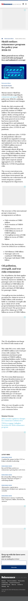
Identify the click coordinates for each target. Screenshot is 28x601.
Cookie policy (5, 582)
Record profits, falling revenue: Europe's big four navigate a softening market (12, 478)
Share (12, 88)
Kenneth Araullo (7, 85)
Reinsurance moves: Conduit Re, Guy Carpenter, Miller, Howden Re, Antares (13, 499)
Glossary (4, 580)
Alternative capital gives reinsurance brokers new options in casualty (14, 489)
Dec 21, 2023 (5, 88)
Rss (8, 586)
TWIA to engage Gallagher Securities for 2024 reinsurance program (13, 425)
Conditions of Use (6, 584)
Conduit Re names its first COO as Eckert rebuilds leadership (13, 460)
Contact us (20, 584)
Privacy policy (21, 580)
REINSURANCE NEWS (7, 457)
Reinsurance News (9, 38)
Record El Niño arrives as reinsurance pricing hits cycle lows (13, 469)
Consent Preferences (14, 582)
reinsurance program (9, 97)
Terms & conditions (12, 580)
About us (14, 584)
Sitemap (4, 586)
